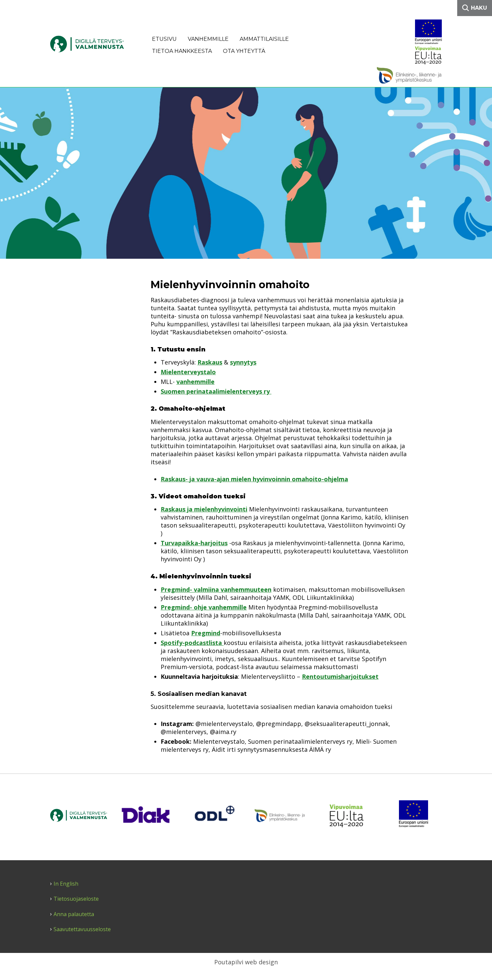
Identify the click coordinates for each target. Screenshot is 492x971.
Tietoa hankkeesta (182, 51)
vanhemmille (195, 382)
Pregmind (205, 633)
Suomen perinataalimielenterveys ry (216, 391)
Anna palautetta (74, 914)
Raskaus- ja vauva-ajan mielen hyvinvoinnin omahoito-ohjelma (254, 479)
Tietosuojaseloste (76, 898)
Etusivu (164, 39)
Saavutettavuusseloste (82, 929)
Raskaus (209, 362)
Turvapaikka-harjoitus (194, 543)
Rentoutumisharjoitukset (340, 676)
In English (66, 883)
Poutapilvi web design (246, 962)
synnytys (243, 362)
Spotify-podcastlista (192, 643)
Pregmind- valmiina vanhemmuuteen (216, 589)
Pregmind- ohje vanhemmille (204, 607)
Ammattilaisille (264, 39)
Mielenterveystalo (188, 372)
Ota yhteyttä (244, 51)
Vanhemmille (208, 39)
